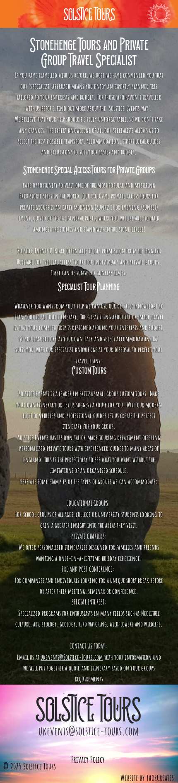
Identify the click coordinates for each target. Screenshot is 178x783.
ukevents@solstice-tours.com (88, 731)
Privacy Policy (88, 759)
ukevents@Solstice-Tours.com (72, 657)
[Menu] (159, 14)
